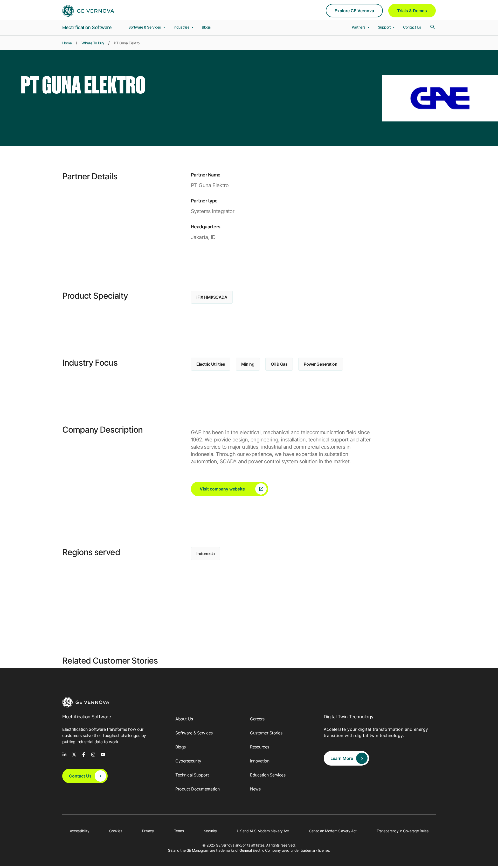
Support (385, 27)
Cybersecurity (188, 760)
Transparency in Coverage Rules (402, 831)
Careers (257, 718)
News (255, 789)
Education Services (267, 775)
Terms (179, 831)
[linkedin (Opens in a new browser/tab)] (64, 754)
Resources (259, 746)
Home (67, 43)
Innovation (259, 760)
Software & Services (145, 27)
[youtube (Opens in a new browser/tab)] (103, 754)
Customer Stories (266, 732)
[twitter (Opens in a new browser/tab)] (74, 754)
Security (210, 831)
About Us (184, 718)
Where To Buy (92, 43)
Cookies (115, 831)
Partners (359, 27)
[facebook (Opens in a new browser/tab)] (83, 754)
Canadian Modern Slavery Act (333, 831)
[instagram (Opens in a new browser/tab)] (93, 754)
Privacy (148, 831)
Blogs (206, 27)
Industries (182, 27)
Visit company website (222, 489)
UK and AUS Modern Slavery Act (263, 831)
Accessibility (79, 831)
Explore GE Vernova (354, 10)
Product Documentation (197, 789)
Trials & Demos (412, 10)
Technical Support (192, 775)
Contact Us (412, 27)
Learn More (341, 758)
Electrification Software (87, 27)
